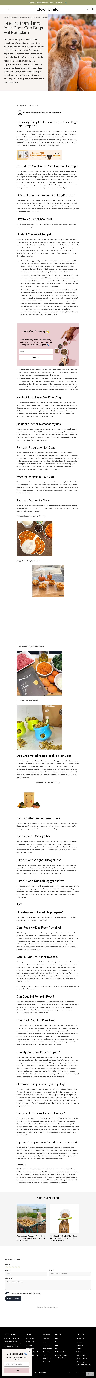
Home (6, 17)
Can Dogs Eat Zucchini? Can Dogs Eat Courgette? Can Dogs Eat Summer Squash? (63, 1238)
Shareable (46, 1352)
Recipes (58, 1342)
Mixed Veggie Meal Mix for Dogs (48, 782)
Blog (10, 17)
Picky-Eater (47, 1345)
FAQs (57, 1348)
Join (17, 1370)
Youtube (79, 1348)
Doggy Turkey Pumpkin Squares (28, 561)
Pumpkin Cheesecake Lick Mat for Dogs (31, 516)
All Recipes (47, 1358)
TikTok (78, 1352)
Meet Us (58, 1338)
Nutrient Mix (30, 1342)
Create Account (40, 1372)
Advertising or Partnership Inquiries (83, 1363)
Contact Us (80, 1338)
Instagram (79, 1342)
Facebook (79, 1345)
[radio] (6, 1267)
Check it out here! (40, 920)
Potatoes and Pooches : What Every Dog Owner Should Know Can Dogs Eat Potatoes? (31, 1238)
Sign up (36, 357)
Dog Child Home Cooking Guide (61, 1356)
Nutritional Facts (61, 1352)
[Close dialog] (29, 1351)
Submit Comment (13, 1299)
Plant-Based (47, 1348)
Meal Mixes (30, 1338)
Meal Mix (46, 1338)
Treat (45, 1355)
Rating (7, 1264)
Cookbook (46, 1362)
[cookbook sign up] (48, 155)
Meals (45, 1342)
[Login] (87, 9)
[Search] (8, 9)
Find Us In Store (81, 1355)
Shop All (29, 1345)
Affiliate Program (82, 1358)
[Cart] (91, 9)
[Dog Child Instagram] (48, 112)
